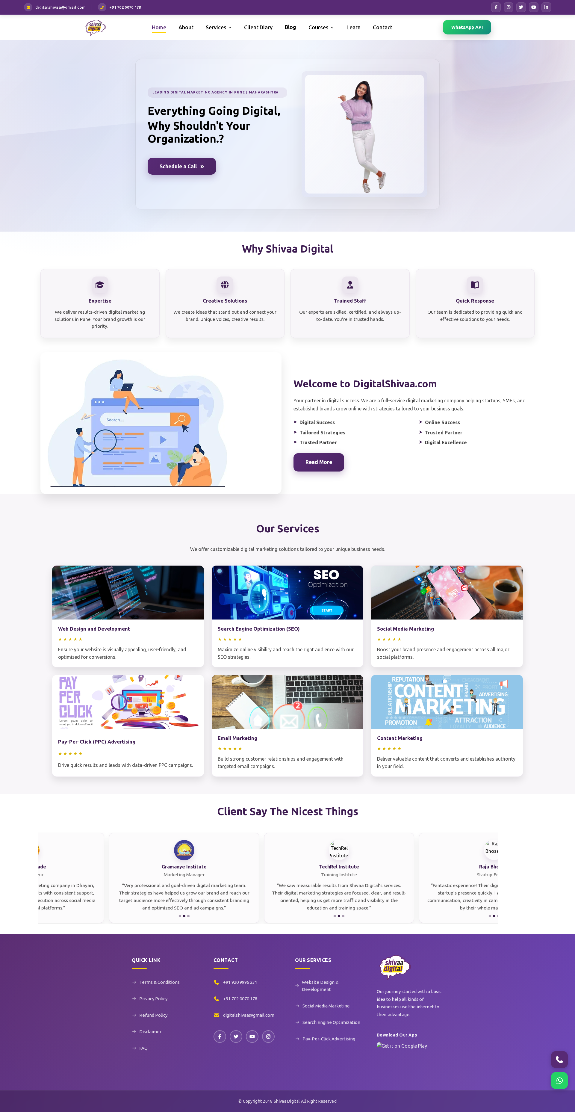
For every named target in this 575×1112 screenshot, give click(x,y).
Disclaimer (150, 1031)
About (185, 27)
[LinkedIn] (546, 7)
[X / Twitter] (521, 7)
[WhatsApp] (559, 1080)
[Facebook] (496, 7)
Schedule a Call (182, 166)
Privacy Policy (153, 998)
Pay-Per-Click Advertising (328, 1038)
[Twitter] (236, 1036)
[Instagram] (508, 7)
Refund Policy (153, 1015)
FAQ (143, 1048)
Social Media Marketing (325, 1005)
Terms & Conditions (159, 982)
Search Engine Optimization (331, 1022)
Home (159, 27)
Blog (290, 27)
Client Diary (258, 27)
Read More (318, 462)
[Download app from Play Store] (402, 1049)
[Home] (95, 27)
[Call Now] (559, 1059)
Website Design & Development (320, 986)
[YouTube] (533, 7)
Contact (382, 27)
